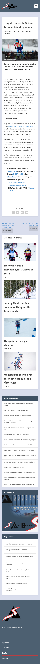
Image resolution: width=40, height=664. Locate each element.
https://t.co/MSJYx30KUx (16, 182)
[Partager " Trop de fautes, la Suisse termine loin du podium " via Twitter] (18, 212)
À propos (5, 642)
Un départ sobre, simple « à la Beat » (16, 583)
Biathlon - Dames (21, 31)
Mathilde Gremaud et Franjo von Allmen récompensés (19, 472)
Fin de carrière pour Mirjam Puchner (14, 467)
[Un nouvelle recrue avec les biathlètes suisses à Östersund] (20, 361)
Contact (5, 658)
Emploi (4, 653)
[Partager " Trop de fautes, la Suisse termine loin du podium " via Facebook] (13, 212)
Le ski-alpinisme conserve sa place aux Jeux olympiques (20, 439)
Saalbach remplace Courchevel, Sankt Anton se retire (19, 484)
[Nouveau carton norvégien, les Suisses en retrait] (20, 252)
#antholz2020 (12, 171)
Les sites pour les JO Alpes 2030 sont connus (16, 434)
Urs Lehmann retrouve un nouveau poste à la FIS (18, 445)
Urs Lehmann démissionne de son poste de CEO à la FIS (19, 462)
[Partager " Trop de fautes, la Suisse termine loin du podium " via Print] (26, 212)
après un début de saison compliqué (20, 126)
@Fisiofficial (11, 177)
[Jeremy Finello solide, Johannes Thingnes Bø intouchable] (20, 289)
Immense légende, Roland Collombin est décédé (17, 415)
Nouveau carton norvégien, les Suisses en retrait (19, 269)
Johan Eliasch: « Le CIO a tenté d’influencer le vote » (19, 450)
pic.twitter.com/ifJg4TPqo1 (16, 185)
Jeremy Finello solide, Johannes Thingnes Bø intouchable (17, 307)
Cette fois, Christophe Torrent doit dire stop (16, 410)
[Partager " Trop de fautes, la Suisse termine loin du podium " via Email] (22, 212)
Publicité (5, 648)
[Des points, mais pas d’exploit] (20, 327)
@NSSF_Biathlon (18, 174)
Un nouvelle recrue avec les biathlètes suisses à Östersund (18, 378)
